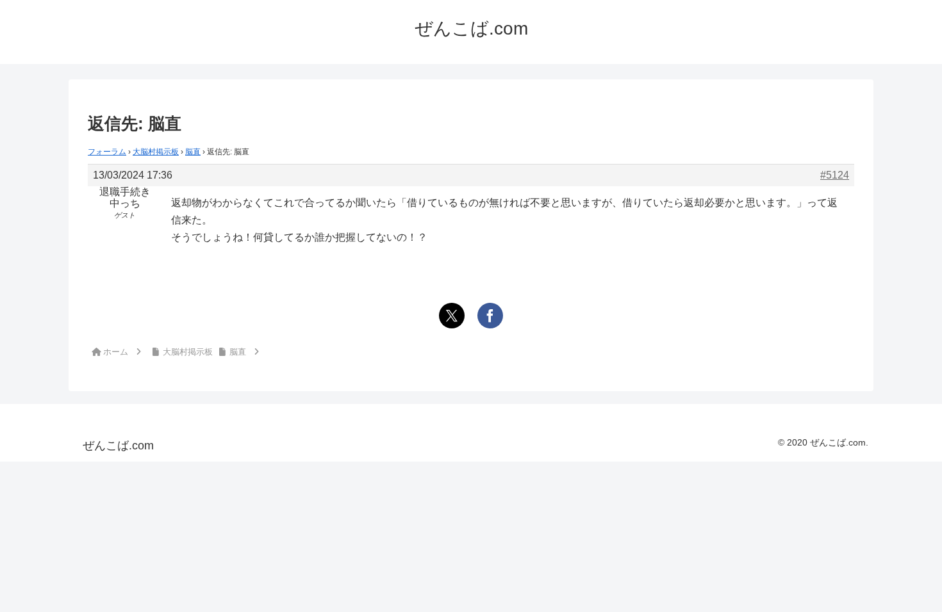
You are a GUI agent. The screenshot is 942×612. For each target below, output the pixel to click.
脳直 (193, 151)
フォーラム (107, 151)
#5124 (834, 175)
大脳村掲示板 (156, 151)
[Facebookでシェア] (490, 315)
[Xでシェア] (452, 315)
